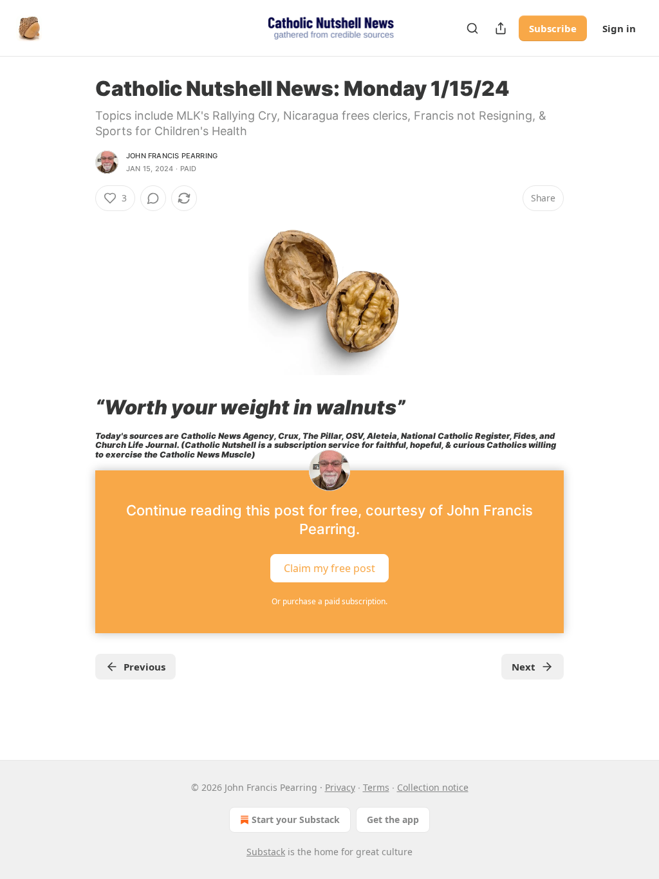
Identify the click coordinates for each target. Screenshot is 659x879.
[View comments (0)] (153, 198)
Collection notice (433, 787)
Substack (265, 852)
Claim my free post (329, 567)
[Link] (77, 407)
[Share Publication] (501, 28)
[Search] (472, 28)
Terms (376, 787)
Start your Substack (296, 819)
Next (523, 666)
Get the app (393, 819)
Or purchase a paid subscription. (329, 601)
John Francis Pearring (172, 155)
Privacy (340, 787)
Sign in (619, 28)
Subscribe (553, 28)
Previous (144, 666)
